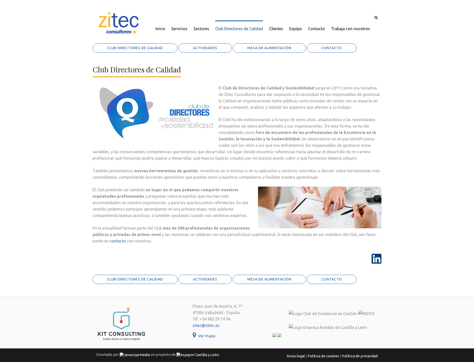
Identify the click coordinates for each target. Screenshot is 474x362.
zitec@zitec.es (206, 325)
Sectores (201, 28)
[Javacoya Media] (135, 354)
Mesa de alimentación (269, 48)
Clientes (276, 28)
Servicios (179, 28)
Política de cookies (323, 356)
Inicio (160, 28)
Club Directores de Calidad (239, 28)
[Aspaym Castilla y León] (198, 354)
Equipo (295, 28)
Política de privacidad (360, 356)
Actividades (205, 48)
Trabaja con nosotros (350, 28)
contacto (118, 241)
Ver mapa (205, 336)
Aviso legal (296, 356)
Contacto (316, 28)
